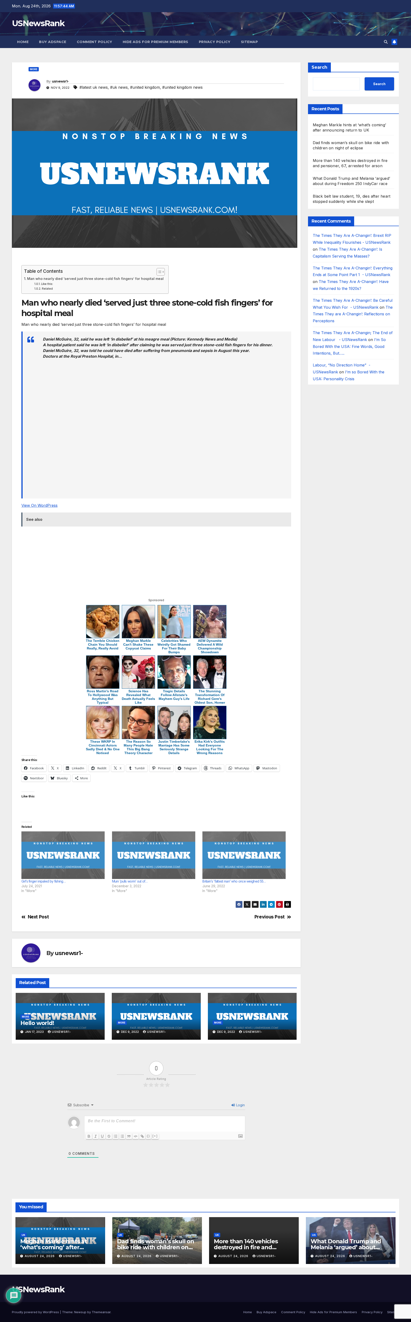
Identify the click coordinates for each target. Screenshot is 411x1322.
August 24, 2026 (40, 1256)
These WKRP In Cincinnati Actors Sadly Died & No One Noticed (103, 747)
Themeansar (101, 1312)
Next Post (38, 917)
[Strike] (109, 1136)
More (33, 69)
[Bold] (89, 1136)
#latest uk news (93, 87)
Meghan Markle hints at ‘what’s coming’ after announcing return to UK (55, 1247)
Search (319, 67)
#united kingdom (145, 87)
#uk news (119, 87)
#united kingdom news (182, 87)
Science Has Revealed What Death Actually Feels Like (138, 696)
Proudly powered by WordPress (36, 1312)
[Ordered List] (115, 1136)
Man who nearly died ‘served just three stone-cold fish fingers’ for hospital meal (95, 279)
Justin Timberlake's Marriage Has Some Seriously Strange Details (174, 747)
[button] (386, 41)
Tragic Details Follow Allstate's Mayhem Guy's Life (174, 695)
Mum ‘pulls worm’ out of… (129, 881)
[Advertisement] (156, 258)
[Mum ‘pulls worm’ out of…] (155, 855)
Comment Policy (94, 42)
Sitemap (249, 42)
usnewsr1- (60, 81)
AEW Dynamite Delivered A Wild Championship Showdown (210, 646)
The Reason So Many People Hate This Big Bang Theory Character (138, 747)
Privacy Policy (214, 42)
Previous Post (269, 917)
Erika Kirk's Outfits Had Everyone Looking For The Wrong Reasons (210, 747)
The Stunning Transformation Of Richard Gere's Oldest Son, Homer (210, 696)
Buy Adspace (52, 42)
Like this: (47, 284)
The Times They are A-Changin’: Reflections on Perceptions (353, 314)
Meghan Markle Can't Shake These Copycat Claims (138, 644)
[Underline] (102, 1136)
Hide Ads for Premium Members (155, 42)
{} (148, 1136)
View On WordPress (39, 505)
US (314, 1235)
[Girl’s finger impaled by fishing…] (64, 855)
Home (23, 42)
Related (47, 288)
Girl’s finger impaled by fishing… (43, 881)
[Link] (142, 1136)
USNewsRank (38, 23)
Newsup (80, 1312)
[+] (155, 1136)
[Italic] (95, 1136)
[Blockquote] (129, 1136)
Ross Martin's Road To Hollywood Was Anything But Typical (102, 696)
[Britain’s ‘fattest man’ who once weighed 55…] (245, 855)
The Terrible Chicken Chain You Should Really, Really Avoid (102, 644)
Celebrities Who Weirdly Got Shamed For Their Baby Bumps (174, 646)
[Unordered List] (122, 1136)
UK (23, 1235)
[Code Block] (135, 1136)
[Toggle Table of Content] (158, 272)
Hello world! (37, 1023)
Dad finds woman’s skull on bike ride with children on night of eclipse (155, 1247)
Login (240, 1105)
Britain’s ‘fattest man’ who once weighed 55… (234, 881)
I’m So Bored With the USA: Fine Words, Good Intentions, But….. (349, 346)
